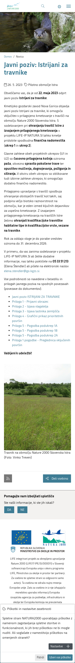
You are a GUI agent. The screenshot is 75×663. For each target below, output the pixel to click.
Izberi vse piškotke (60, 657)
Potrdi (40, 657)
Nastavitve (56, 646)
